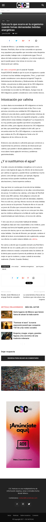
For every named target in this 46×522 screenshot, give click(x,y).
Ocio (8, 10)
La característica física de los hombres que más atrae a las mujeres (34, 297)
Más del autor (32, 307)
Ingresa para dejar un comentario (23, 358)
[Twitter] (29, 504)
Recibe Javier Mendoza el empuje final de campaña (10, 296)
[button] (43, 5)
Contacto (35, 515)
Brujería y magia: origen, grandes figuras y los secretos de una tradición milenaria (27, 335)
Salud (7, 21)
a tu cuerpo (15, 266)
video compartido (10, 70)
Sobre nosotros (25, 515)
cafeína (34, 239)
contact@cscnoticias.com (28, 498)
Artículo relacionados (12, 307)
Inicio (2, 10)
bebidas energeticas (27, 266)
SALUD (4, 269)
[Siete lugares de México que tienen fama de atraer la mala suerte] (6, 314)
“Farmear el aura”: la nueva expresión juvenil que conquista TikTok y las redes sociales (26, 325)
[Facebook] (17, 504)
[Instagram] (23, 504)
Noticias (15, 515)
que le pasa (39, 266)
